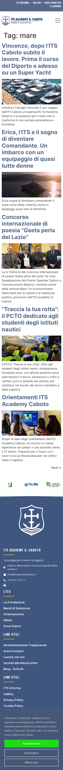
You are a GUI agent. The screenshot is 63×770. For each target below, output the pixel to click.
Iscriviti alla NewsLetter (21, 663)
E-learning (55, 6)
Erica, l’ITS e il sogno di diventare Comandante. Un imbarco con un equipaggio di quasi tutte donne (30, 149)
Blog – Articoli (13, 669)
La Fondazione (14, 602)
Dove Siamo (12, 626)
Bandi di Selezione (17, 608)
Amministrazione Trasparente (25, 645)
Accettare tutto (31, 743)
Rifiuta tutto (31, 762)
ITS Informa (22, 2)
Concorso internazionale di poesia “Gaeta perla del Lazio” (28, 227)
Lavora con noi (14, 657)
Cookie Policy (13, 706)
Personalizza (31, 752)
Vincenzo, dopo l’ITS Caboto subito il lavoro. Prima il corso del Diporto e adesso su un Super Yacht (30, 59)
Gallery (37, 2)
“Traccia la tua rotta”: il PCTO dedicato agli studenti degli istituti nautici (30, 319)
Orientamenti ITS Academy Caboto (25, 400)
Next (56, 467)
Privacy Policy (13, 700)
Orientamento (14, 614)
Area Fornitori (53, 2)
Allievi (8, 620)
